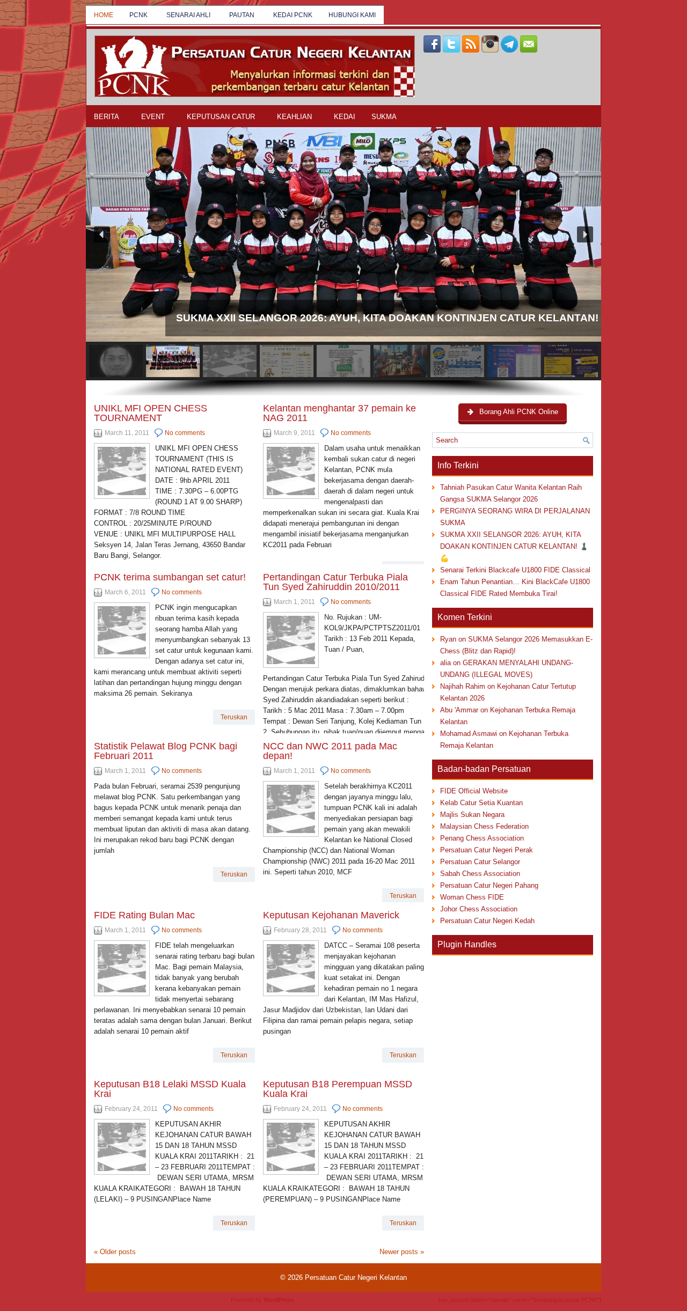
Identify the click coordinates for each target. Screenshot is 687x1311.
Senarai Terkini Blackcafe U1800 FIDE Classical (515, 570)
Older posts (115, 1252)
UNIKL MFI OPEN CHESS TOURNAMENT (150, 413)
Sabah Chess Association (480, 874)
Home (103, 15)
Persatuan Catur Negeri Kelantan (356, 1277)
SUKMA (384, 117)
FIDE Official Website (474, 791)
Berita (106, 117)
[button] (343, 234)
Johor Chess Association (478, 909)
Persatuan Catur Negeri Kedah (487, 921)
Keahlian (294, 117)
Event (153, 117)
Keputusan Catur (221, 117)
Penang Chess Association (482, 838)
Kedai (344, 117)
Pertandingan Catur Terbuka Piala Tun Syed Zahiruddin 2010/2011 (335, 582)
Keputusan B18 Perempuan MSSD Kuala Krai (337, 1089)
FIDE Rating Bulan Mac (144, 915)
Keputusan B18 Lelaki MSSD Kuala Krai (170, 1089)
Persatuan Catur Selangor (480, 862)
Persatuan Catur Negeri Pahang (489, 885)
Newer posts (401, 1252)
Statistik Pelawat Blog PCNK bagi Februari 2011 (165, 751)
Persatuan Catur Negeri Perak (486, 850)
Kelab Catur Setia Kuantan (481, 803)
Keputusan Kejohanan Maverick (331, 915)
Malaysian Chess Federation (484, 826)
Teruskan (234, 717)
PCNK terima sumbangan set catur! (170, 577)
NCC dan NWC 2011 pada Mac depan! (330, 751)
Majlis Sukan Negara (472, 815)
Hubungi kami (352, 15)
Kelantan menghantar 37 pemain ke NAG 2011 (339, 413)
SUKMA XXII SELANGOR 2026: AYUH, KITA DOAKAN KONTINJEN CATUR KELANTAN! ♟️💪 (514, 546)
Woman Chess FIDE (472, 897)
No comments (185, 433)
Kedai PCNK (292, 15)
